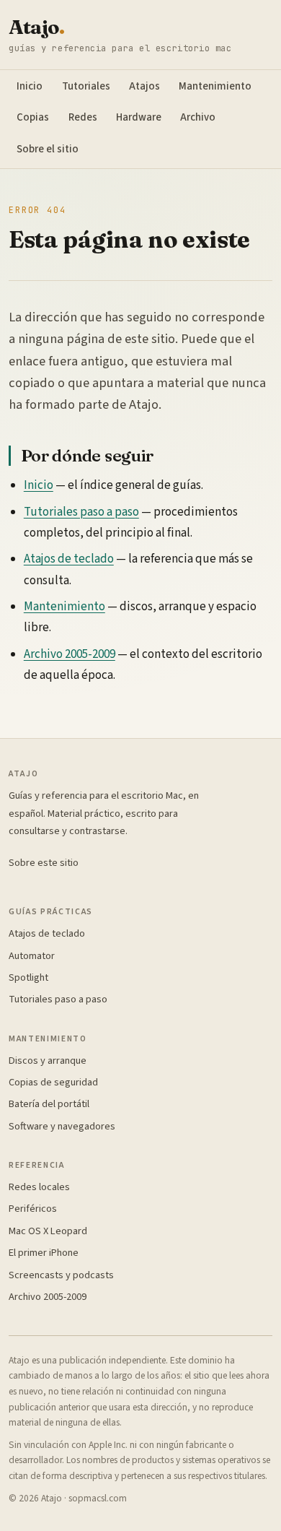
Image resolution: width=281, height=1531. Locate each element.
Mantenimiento (215, 86)
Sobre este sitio (44, 862)
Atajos (144, 86)
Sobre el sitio (48, 149)
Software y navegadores (62, 1126)
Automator (32, 955)
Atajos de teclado (69, 559)
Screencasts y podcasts (61, 1275)
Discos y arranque (47, 1060)
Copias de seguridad (53, 1082)
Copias (33, 117)
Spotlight (28, 977)
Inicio (30, 86)
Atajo (36, 27)
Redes (82, 117)
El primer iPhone (44, 1252)
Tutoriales (86, 86)
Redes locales (39, 1186)
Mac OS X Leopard (48, 1231)
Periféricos (33, 1208)
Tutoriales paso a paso (81, 512)
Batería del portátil (49, 1103)
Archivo (197, 117)
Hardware (138, 117)
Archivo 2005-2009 (69, 654)
